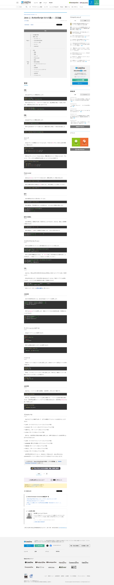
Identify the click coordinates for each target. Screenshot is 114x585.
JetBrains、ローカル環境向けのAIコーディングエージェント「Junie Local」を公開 (81, 61)
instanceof (36, 46)
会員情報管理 (57, 575)
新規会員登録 (80, 80)
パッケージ (36, 71)
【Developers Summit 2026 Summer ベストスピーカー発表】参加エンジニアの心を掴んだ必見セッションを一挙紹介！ (81, 44)
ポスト (59, 24)
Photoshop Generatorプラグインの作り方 (35, 500)
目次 (45, 30)
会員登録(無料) (36, 485)
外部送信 (88, 575)
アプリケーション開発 (37, 7)
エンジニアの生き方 (54, 7)
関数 (35, 54)
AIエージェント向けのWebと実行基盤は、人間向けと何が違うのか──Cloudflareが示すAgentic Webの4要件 (80, 99)
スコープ (36, 56)
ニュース (36, 2)
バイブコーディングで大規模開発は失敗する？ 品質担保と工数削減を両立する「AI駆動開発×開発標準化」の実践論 (81, 28)
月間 (85, 20)
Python (61, 7)
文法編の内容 (36, 34)
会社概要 (67, 575)
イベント (45, 2)
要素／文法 (35, 36)
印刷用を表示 (28, 491)
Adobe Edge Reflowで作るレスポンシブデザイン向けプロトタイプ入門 (41, 499)
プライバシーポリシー (82, 575)
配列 (35, 60)
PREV (39, 473)
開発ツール (67, 7)
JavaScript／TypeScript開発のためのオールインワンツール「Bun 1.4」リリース (80, 40)
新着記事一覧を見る (80, 126)
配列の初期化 (37, 61)
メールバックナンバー (81, 76)
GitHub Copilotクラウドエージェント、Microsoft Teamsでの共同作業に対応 (81, 53)
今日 (75, 20)
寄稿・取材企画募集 (74, 545)
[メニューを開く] (17, 2)
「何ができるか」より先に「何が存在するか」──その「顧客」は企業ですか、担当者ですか (80, 122)
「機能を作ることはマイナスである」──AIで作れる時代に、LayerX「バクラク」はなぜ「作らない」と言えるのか (81, 49)
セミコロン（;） (37, 38)
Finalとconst (36, 58)
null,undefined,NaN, (38, 40)
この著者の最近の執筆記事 (39, 521)
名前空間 (36, 73)
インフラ (46, 7)
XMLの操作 (39, 288)
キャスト (36, 44)
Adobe (32, 24)
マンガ (81, 7)
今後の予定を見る (80, 149)
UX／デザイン (75, 7)
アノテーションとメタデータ (40, 69)
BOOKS (50, 2)
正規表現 (36, 67)
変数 (35, 52)
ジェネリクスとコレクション (40, 63)
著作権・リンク (51, 575)
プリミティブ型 (37, 42)
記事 (40, 2)
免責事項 (62, 575)
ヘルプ (45, 575)
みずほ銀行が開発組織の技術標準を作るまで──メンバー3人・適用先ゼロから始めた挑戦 (80, 24)
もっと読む (28, 504)
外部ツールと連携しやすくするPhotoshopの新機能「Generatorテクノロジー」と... (44, 502)
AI (30, 7)
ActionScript (27, 24)
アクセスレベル (37, 75)
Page (27, 40)
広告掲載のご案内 (85, 545)
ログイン (33, 486)
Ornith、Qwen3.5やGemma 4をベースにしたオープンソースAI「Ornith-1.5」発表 (81, 36)
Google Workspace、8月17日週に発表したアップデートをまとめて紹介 (80, 32)
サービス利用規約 (73, 575)
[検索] (26, 7)
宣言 (34, 50)
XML (35, 65)
